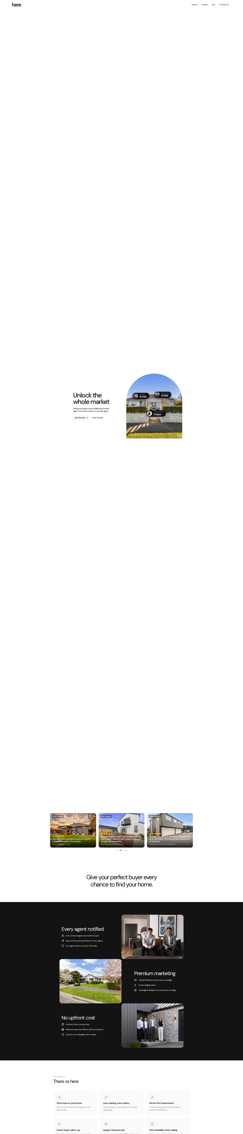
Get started (80, 417)
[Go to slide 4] (120, 850)
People (204, 4)
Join (213, 4)
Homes (194, 4)
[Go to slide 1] (115, 850)
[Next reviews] (188, 832)
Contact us (224, 4)
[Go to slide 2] (117, 850)
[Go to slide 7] (125, 850)
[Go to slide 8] (127, 850)
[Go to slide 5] (122, 850)
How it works (97, 417)
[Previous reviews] (55, 832)
